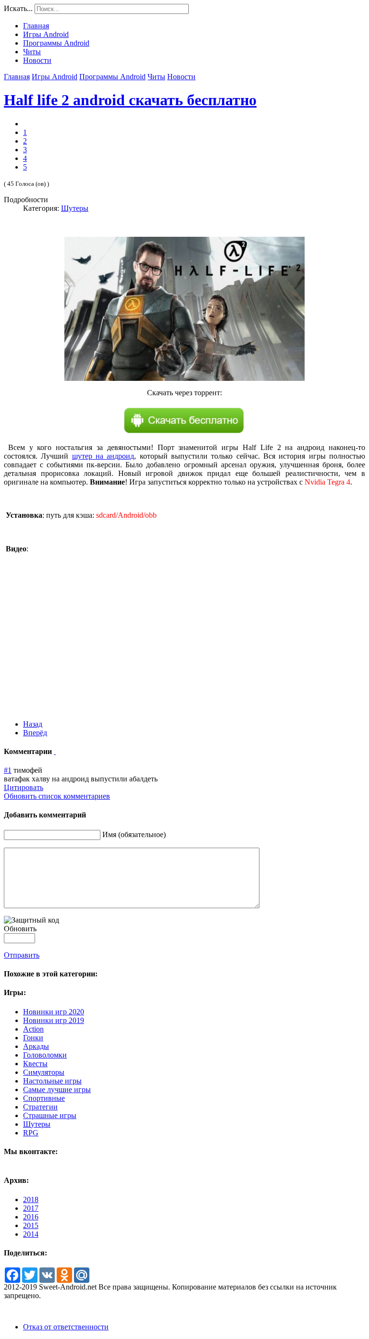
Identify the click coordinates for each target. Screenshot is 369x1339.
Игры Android (54, 77)
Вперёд (35, 733)
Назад (32, 724)
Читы (156, 77)
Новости (181, 77)
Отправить (21, 955)
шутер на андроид (103, 456)
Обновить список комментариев (57, 796)
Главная (17, 77)
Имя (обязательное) (134, 834)
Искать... (18, 8)
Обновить (20, 929)
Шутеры (74, 208)
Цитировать (23, 787)
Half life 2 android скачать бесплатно (130, 100)
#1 (8, 770)
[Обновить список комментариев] (55, 751)
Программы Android (112, 77)
